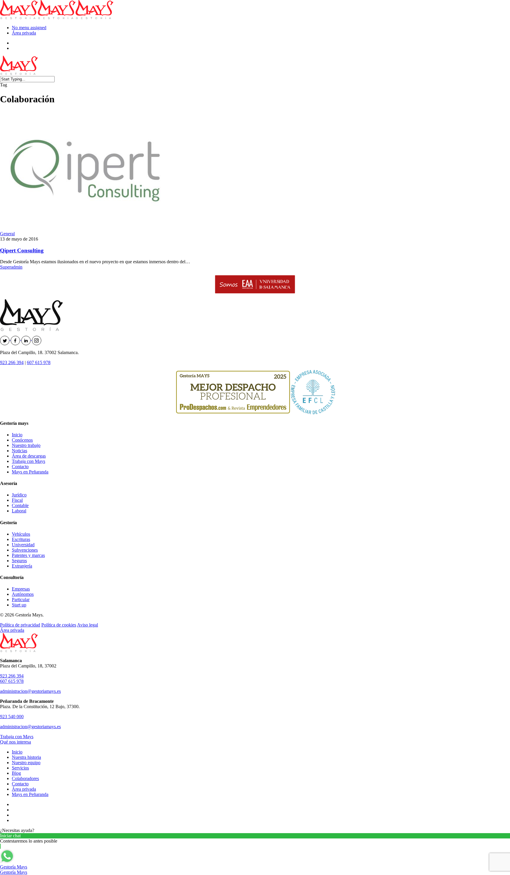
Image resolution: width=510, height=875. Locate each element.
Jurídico (19, 494)
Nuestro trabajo (26, 445)
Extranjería (22, 565)
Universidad (23, 544)
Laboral (19, 510)
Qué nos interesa (15, 741)
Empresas (21, 588)
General (7, 233)
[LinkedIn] (26, 338)
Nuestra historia (26, 757)
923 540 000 (12, 716)
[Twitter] (5, 338)
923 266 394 (12, 362)
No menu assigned (29, 27)
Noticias (19, 450)
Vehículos (21, 534)
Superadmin (11, 266)
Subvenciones (25, 549)
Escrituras (21, 539)
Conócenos (22, 440)
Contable (20, 505)
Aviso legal (87, 624)
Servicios (20, 767)
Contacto (20, 466)
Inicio (17, 434)
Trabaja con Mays (28, 461)
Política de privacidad (20, 624)
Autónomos (23, 594)
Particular (21, 599)
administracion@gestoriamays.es (30, 691)
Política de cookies (58, 624)
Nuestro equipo (26, 762)
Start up (19, 604)
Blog (16, 773)
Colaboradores (25, 778)
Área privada (24, 32)
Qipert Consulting (22, 250)
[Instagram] (36, 338)
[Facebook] (16, 338)
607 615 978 (38, 362)
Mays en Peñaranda (30, 471)
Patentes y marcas (28, 555)
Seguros (19, 560)
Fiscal (17, 500)
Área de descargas (29, 455)
